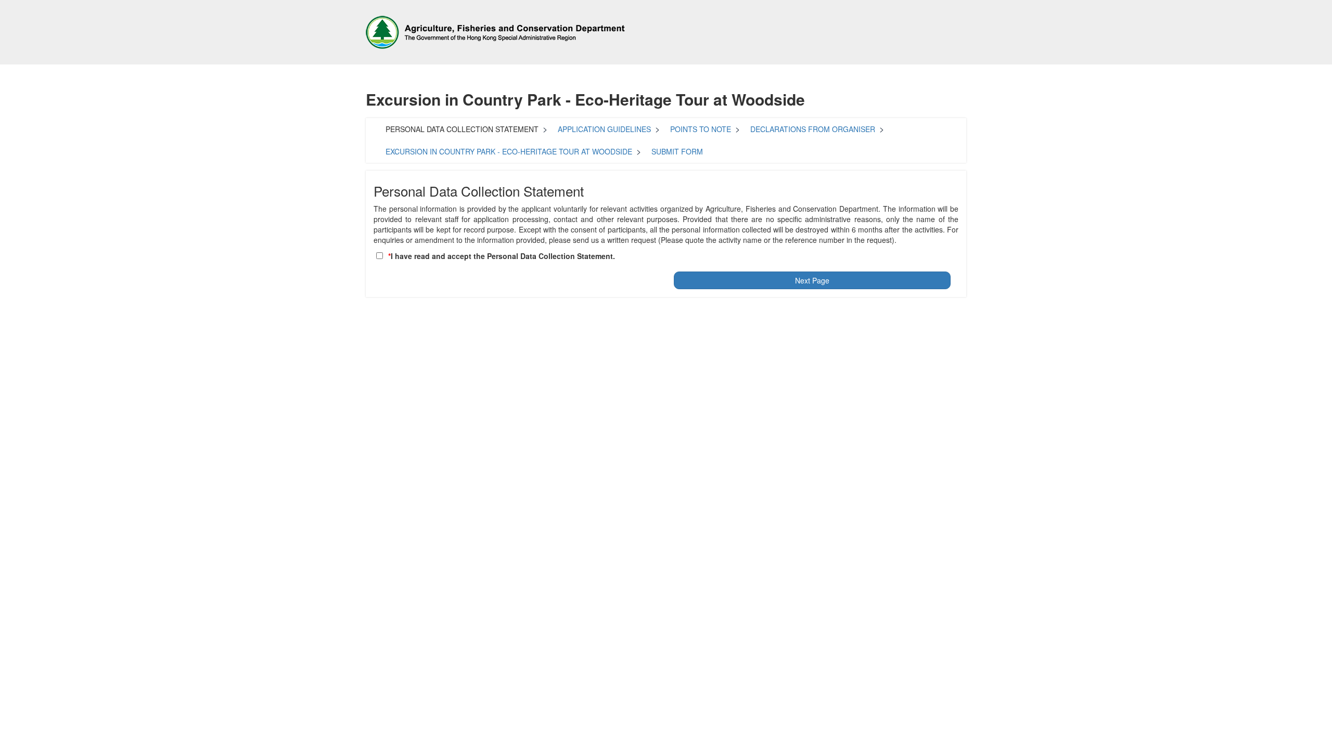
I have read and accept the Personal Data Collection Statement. (503, 256)
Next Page (812, 280)
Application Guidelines (604, 129)
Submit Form (677, 151)
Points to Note (700, 129)
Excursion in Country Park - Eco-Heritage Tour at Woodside (509, 151)
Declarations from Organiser (812, 129)
